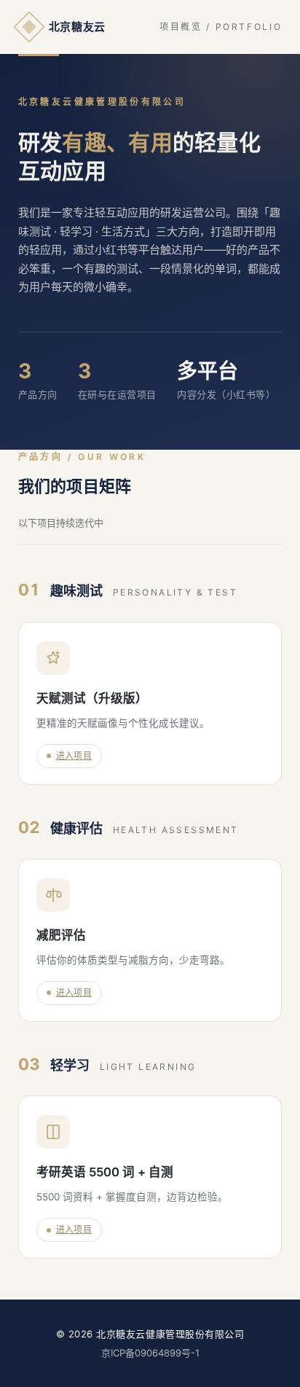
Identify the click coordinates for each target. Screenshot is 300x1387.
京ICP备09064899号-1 (150, 1353)
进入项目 (74, 755)
